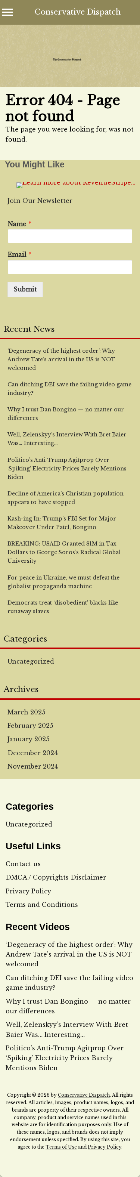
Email (19, 254)
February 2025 (30, 725)
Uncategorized (30, 661)
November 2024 (32, 766)
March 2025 (26, 712)
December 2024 (32, 753)
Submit (25, 289)
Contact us (23, 864)
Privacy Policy (28, 891)
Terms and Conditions (42, 904)
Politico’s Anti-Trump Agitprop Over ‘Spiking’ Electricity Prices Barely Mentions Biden (65, 1058)
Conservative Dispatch (78, 11)
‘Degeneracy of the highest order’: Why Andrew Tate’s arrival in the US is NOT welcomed (69, 954)
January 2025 (28, 739)
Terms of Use (61, 1147)
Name (19, 224)
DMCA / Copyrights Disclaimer (56, 877)
